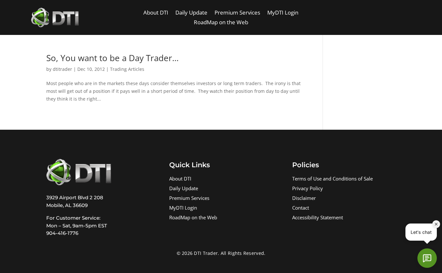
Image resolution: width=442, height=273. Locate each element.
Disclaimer (304, 199)
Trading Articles (127, 69)
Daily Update (191, 13)
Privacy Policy (307, 189)
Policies (305, 165)
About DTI (155, 13)
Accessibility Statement (317, 218)
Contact (300, 208)
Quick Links (189, 165)
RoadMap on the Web (221, 23)
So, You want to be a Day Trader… (112, 58)
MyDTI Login (282, 13)
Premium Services (237, 13)
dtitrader (62, 69)
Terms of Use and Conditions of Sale (332, 179)
